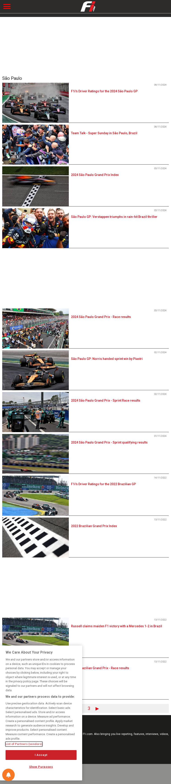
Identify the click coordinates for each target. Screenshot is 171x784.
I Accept (41, 755)
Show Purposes (41, 766)
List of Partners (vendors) (24, 744)
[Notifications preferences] (8, 775)
